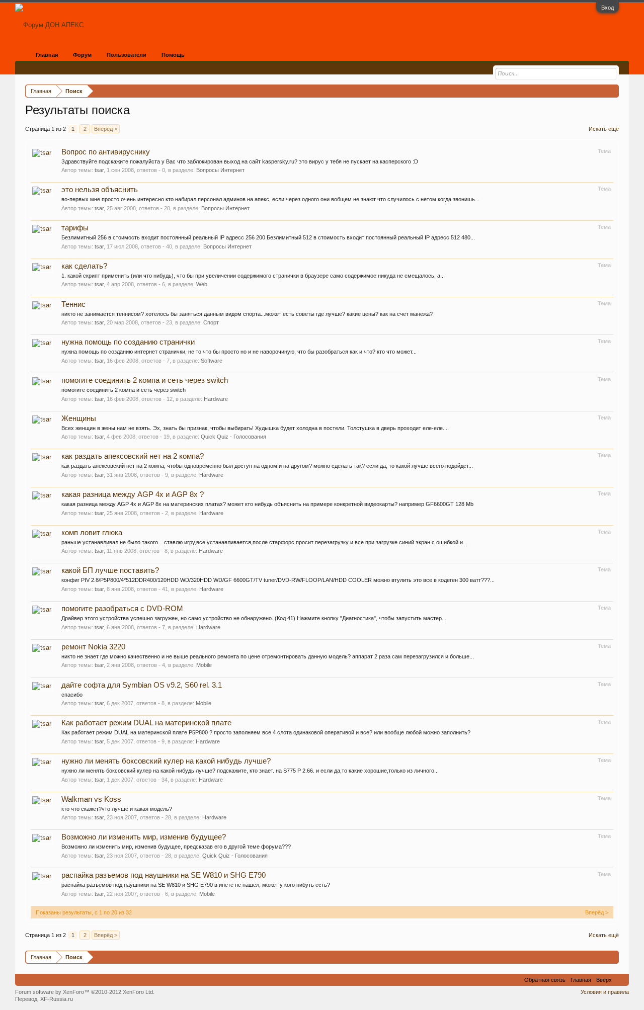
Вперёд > (105, 129)
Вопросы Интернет (220, 170)
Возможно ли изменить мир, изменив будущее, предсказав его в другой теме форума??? (176, 847)
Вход (607, 8)
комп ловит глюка (91, 533)
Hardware (216, 399)
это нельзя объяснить (99, 190)
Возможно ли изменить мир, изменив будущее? (143, 837)
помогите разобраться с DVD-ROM (122, 609)
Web (201, 284)
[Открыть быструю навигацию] (612, 91)
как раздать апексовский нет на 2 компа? (132, 456)
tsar (99, 170)
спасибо (72, 695)
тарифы (75, 228)
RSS (620, 979)
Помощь (173, 55)
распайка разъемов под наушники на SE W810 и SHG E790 (163, 875)
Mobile (204, 665)
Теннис (73, 304)
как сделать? (84, 266)
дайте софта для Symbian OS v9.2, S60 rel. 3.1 (141, 685)
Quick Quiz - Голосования (233, 437)
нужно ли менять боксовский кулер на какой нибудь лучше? (166, 761)
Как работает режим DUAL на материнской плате (146, 723)
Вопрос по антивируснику (105, 152)
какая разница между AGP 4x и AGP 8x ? (132, 494)
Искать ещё (604, 129)
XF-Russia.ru (56, 999)
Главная (47, 55)
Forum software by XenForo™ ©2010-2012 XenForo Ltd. (84, 992)
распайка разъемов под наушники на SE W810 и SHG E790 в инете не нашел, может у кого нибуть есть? (195, 885)
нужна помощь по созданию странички (128, 342)
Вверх (604, 980)
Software (211, 361)
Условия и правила (605, 992)
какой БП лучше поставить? (110, 570)
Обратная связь (545, 980)
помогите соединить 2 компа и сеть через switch (144, 380)
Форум (82, 55)
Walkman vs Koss (91, 799)
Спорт (211, 322)
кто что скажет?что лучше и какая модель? (116, 809)
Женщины (78, 418)
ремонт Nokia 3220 (93, 647)
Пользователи (126, 55)
